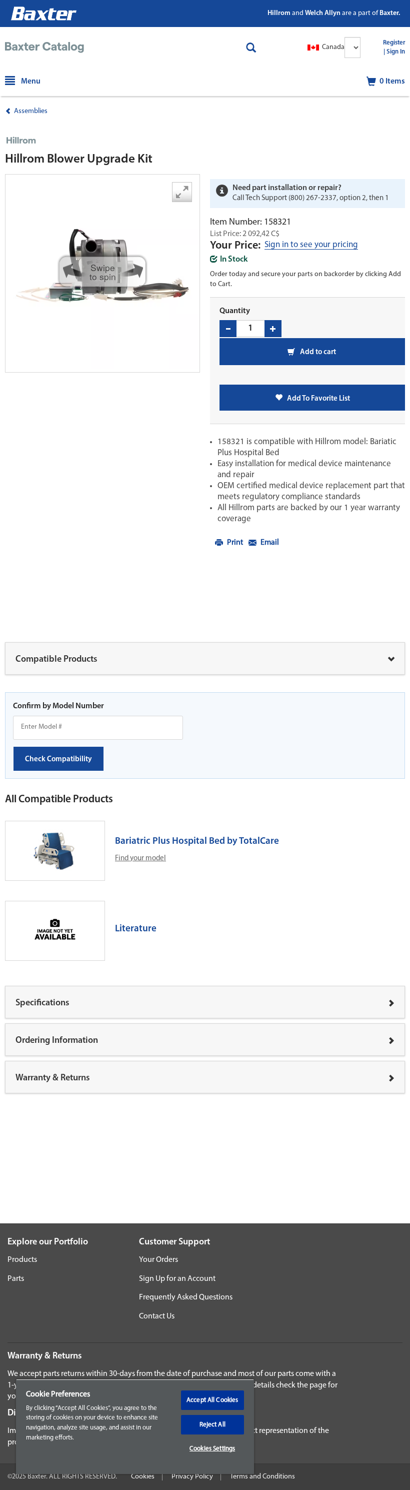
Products (22, 1260)
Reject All (213, 1424)
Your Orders (158, 1260)
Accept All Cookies (212, 1400)
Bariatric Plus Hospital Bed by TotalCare (197, 841)
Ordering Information (57, 1040)
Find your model (140, 858)
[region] (135, 1426)
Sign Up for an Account (177, 1279)
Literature (135, 929)
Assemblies (31, 111)
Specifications (43, 1003)
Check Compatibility (58, 759)
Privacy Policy (192, 1476)
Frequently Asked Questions (185, 1297)
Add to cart (317, 352)
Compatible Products (57, 659)
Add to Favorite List (316, 399)
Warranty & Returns (53, 1078)
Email (269, 543)
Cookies (142, 1476)
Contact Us (156, 1316)
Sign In (395, 52)
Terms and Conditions (262, 1476)
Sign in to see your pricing (311, 245)
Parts (16, 1279)
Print (235, 543)
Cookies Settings (212, 1448)
